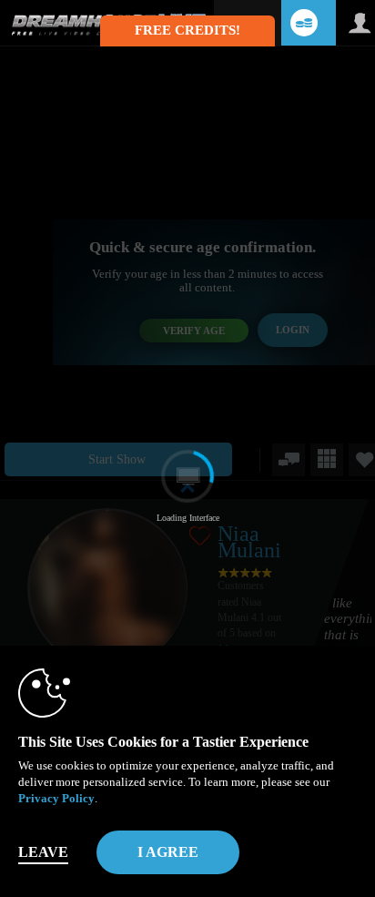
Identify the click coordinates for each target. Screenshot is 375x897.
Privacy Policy (56, 798)
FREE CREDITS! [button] (187, 30)
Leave (43, 852)
